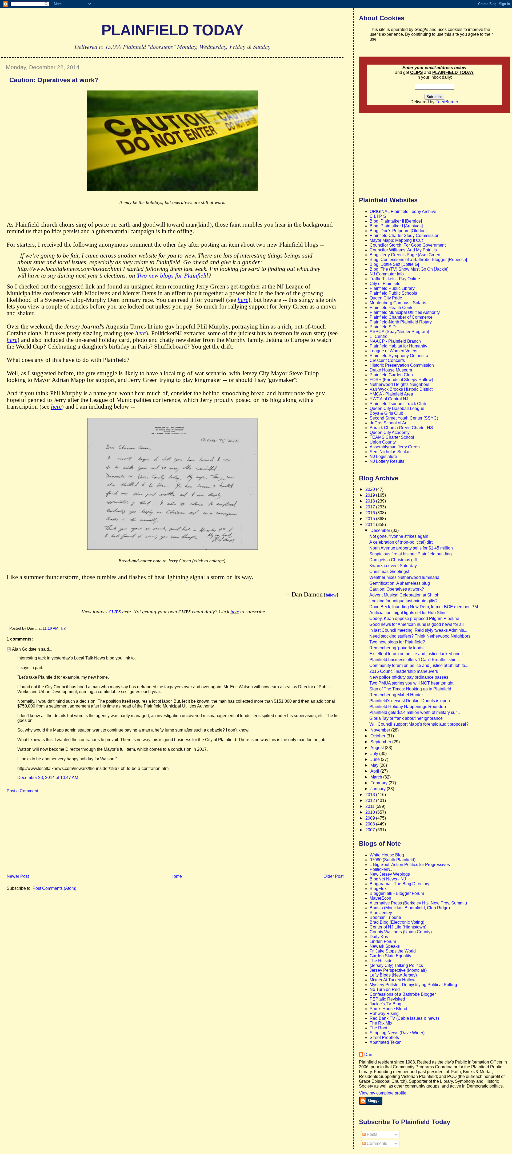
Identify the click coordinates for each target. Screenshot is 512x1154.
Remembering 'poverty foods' (396, 648)
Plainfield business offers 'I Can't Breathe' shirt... (414, 659)
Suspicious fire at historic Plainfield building (410, 554)
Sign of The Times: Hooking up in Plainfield (410, 689)
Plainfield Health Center (392, 307)
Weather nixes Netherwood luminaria (404, 577)
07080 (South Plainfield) (392, 859)
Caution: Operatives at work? (53, 80)
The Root (378, 1028)
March (376, 777)
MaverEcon (380, 898)
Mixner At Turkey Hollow (392, 980)
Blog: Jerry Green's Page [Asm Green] (405, 254)
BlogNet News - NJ (388, 879)
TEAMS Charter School (392, 437)
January (378, 789)
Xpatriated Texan (386, 1042)
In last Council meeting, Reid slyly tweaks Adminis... (418, 630)
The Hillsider (382, 960)
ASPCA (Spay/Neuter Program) (399, 331)
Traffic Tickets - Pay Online (395, 278)
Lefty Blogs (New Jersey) (393, 975)
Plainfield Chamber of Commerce (401, 317)
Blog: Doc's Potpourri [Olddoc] (398, 230)
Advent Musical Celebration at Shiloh (404, 595)
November (380, 730)
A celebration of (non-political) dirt (401, 542)
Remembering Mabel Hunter (396, 695)
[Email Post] (62, 628)
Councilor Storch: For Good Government (408, 245)
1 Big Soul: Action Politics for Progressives (410, 864)
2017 (370, 507)
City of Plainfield (385, 283)
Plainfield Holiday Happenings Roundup (407, 706)
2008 (370, 824)
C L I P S (378, 216)
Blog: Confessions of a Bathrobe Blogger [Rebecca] (418, 259)
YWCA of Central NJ (389, 399)
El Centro (378, 336)
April (375, 771)
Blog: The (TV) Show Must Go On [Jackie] (409, 269)
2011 (370, 806)
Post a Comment (22, 791)
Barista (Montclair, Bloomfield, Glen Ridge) (410, 908)
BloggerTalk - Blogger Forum (397, 893)
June (375, 759)
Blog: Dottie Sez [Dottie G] (394, 264)
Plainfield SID (383, 327)
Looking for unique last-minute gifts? (403, 601)
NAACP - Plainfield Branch (395, 341)
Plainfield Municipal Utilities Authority (405, 312)
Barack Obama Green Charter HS (401, 427)
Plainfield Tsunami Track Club (398, 403)
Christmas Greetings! (389, 571)
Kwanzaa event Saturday (393, 565)
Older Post (333, 876)
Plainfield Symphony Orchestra (399, 355)
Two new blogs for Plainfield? (397, 642)
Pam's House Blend (388, 1008)
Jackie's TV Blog (385, 1004)
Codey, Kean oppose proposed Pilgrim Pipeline (414, 618)
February (379, 783)
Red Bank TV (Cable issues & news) (404, 1018)
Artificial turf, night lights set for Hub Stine (408, 612)
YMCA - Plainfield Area (391, 394)
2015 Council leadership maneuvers (403, 671)
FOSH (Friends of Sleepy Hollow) (401, 379)
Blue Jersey (381, 912)
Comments (376, 1143)
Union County (383, 442)
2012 (370, 800)
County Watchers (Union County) (401, 932)
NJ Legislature (383, 456)
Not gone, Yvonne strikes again (398, 536)
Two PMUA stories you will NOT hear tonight (411, 683)
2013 (370, 794)
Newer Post (18, 876)
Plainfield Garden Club (391, 375)
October (378, 736)
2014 (370, 524)
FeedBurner (446, 102)
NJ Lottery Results (387, 461)
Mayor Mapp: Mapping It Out (396, 240)
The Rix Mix (381, 1023)
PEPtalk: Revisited (387, 999)
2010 (370, 812)
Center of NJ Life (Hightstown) (398, 927)
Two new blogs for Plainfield (172, 275)
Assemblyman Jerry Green (395, 447)
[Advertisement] (41, 835)
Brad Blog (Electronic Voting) (397, 922)
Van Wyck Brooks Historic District (401, 389)
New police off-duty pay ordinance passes (408, 677)
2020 (370, 489)
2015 (370, 518)
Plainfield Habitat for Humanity (398, 346)
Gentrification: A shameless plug (399, 583)
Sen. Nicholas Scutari (390, 451)
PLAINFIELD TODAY (172, 30)
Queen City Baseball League (397, 408)
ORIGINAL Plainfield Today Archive (403, 211)
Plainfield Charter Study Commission (404, 235)
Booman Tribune (385, 917)
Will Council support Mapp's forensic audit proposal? (419, 724)
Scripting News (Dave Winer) (397, 1032)
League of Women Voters (393, 351)
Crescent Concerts (387, 360)
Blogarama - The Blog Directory (399, 884)
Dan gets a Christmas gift (393, 560)
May (374, 765)
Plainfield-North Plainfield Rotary (401, 322)
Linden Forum (383, 941)
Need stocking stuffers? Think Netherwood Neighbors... (421, 636)
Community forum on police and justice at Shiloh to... (418, 665)
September (381, 742)
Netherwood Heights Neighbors (399, 384)
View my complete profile (382, 1093)
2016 (370, 513)
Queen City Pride (386, 298)
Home (176, 876)
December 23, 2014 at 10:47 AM (47, 777)
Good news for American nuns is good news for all (416, 624)
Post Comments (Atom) (54, 888)
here (234, 611)
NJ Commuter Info (387, 274)
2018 (370, 501)
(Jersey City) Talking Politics (396, 965)
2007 (370, 830)
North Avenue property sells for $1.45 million (411, 548)
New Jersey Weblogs (390, 874)
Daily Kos (379, 936)
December (380, 530)
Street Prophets (384, 1037)
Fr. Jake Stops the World (393, 951)
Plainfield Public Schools (393, 293)
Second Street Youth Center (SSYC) (404, 418)
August (377, 747)
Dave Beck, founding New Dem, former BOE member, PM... (425, 606)
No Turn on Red (385, 989)
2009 (370, 818)
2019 (370, 495)
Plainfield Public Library (392, 288)
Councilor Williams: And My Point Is (403, 250)
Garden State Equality (390, 956)
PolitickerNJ (381, 869)
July (374, 753)
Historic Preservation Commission (402, 365)
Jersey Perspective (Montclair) (398, 970)
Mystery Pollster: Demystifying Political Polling (413, 984)
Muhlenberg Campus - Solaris (398, 303)
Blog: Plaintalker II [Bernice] (396, 221)
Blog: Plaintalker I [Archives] (396, 226)
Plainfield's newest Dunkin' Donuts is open (409, 700)
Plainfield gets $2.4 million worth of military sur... (414, 712)
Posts (371, 1134)
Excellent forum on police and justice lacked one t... (417, 653)
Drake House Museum (391, 370)
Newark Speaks (385, 946)
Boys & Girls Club (386, 413)
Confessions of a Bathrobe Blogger (403, 994)
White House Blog (387, 855)
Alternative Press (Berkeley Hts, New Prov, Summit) (418, 903)
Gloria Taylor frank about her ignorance (406, 718)
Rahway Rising (384, 1013)
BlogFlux (378, 888)
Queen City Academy (390, 432)
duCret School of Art (388, 423)
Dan (368, 1054)
